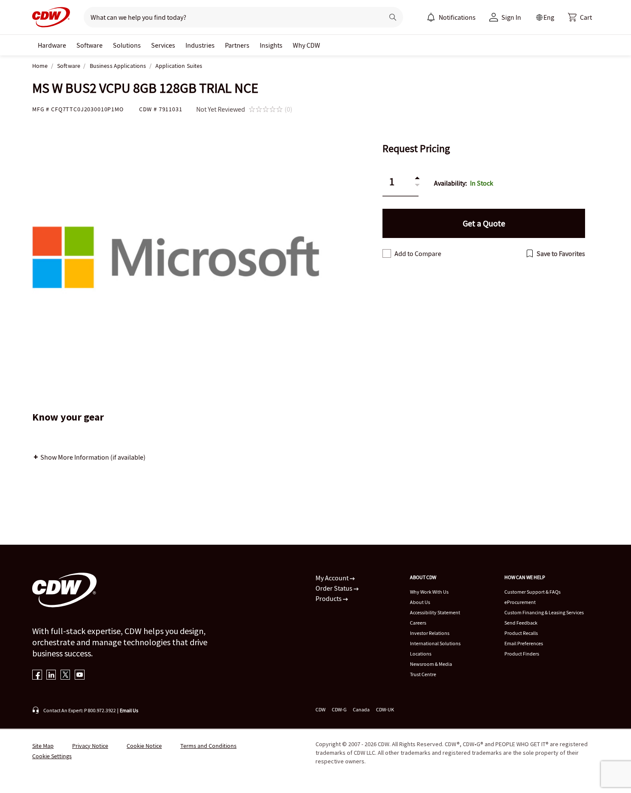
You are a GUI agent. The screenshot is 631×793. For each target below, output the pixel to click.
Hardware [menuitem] (52, 45)
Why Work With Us (429, 592)
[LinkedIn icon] (51, 675)
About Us (420, 602)
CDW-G (339, 709)
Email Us (129, 710)
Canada (361, 709)
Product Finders (521, 653)
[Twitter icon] (65, 675)
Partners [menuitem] (237, 45)
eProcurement (520, 602)
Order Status (335, 588)
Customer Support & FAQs (532, 592)
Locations (420, 653)
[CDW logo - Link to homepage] (51, 17)
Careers (418, 622)
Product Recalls (521, 633)
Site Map (43, 746)
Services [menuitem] (163, 45)
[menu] (451, 17)
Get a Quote (484, 223)
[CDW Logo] (51, 17)
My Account (333, 577)
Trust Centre (423, 674)
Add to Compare (417, 253)
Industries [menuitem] (200, 45)
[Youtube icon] (80, 675)
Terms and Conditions (208, 746)
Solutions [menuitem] (127, 45)
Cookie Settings (52, 756)
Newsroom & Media (431, 664)
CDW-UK (385, 709)
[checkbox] (386, 253)
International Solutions (435, 643)
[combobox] (230, 17)
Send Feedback (520, 622)
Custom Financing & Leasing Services (544, 612)
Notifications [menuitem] (457, 17)
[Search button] (393, 17)
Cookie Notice (144, 746)
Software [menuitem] (89, 45)
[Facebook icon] (37, 675)
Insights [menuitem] (271, 45)
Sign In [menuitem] (511, 17)
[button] (580, 17)
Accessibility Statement (435, 612)
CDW (320, 709)
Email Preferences (523, 643)
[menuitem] (431, 17)
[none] (52, 45)
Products (329, 598)
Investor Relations (429, 633)
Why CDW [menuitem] (306, 45)
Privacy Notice (90, 746)
